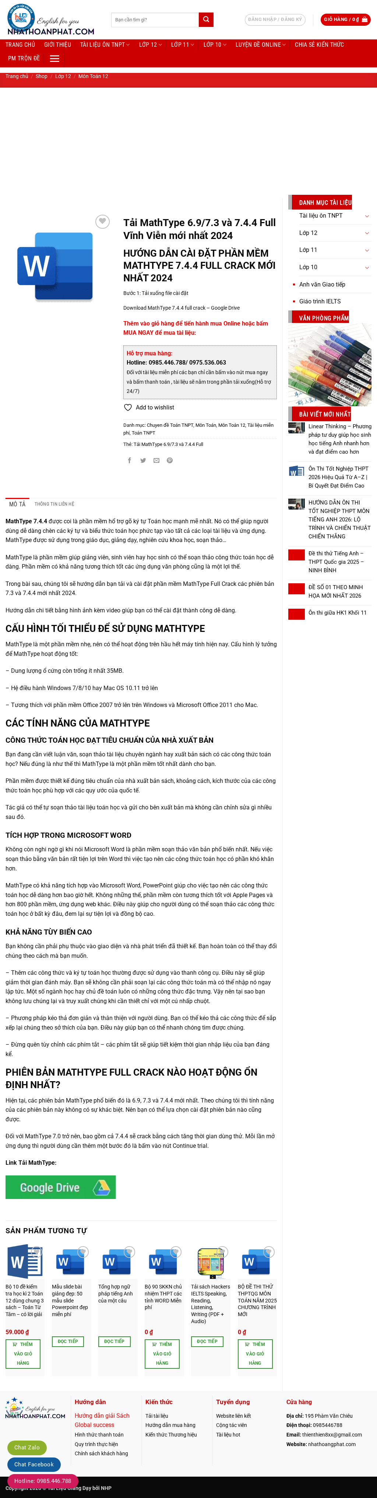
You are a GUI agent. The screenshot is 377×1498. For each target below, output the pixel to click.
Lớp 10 (213, 44)
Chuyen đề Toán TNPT (170, 425)
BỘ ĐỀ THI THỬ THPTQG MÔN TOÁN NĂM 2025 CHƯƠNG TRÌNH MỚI (257, 1301)
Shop (41, 76)
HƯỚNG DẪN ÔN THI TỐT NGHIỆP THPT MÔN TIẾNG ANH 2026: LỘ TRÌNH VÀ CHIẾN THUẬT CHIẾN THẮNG (340, 519)
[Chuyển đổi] (367, 215)
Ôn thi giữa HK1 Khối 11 (338, 612)
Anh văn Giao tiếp (322, 284)
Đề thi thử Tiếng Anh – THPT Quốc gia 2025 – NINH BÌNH (336, 562)
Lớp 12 (148, 44)
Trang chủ (20, 44)
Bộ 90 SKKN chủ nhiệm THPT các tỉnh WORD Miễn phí (163, 1297)
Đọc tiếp (68, 1341)
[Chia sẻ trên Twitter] (143, 461)
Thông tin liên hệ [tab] (54, 504)
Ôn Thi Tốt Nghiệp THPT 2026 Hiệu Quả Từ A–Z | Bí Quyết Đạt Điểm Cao (339, 477)
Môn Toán (205, 425)
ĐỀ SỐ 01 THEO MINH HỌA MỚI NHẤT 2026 (336, 591)
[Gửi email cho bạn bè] (156, 461)
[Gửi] (206, 20)
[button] (346, 20)
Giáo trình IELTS (320, 301)
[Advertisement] (188, 142)
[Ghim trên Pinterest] (170, 461)
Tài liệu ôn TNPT (102, 44)
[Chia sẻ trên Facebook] (130, 461)
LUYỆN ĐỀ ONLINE (258, 44)
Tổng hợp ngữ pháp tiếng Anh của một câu (115, 1294)
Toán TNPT (143, 433)
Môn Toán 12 (93, 76)
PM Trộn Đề (24, 58)
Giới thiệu (57, 44)
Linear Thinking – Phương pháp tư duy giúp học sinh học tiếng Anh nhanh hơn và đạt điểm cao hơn (340, 439)
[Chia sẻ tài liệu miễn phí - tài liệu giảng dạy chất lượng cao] (53, 19)
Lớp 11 (180, 44)
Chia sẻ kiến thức (319, 44)
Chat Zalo (27, 1447)
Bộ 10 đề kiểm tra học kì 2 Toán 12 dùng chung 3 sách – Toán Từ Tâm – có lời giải (25, 1301)
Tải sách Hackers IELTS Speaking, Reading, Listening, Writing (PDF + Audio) (210, 1304)
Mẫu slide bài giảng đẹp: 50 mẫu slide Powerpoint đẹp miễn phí (70, 1301)
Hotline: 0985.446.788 (42, 1481)
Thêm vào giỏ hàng (23, 1353)
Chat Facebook (34, 1464)
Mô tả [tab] (17, 504)
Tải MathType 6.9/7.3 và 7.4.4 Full (168, 444)
